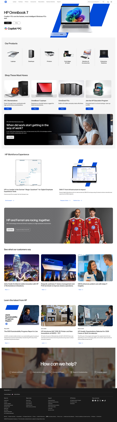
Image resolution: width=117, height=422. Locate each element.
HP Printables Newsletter (9, 413)
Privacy (34, 416)
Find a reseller (29, 403)
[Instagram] (97, 400)
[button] (52, 34)
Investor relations (7, 403)
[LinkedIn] (93, 400)
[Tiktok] (105, 400)
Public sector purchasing (31, 406)
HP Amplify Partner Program (75, 400)
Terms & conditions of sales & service (82, 416)
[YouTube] (102, 400)
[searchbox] (95, 2)
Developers (72, 403)
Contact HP (6, 400)
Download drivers (51, 400)
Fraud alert (50, 408)
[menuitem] (14, 1)
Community (50, 403)
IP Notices (93, 416)
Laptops (14, 1)
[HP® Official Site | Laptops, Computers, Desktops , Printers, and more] (5, 1)
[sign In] (111, 1)
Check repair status (52, 406)
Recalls (5, 416)
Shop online (28, 400)
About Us (6, 398)
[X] (100, 400)
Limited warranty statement (69, 416)
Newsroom (6, 408)
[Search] (103, 2)
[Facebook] (95, 400)
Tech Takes (6, 410)
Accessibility (19, 416)
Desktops (20, 1)
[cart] (108, 1)
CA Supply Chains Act (27, 416)
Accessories (33, 1)
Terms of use (59, 416)
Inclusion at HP (7, 406)
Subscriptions (41, 1)
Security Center (51, 410)
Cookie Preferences (41, 416)
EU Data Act (99, 416)
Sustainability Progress (8, 405)
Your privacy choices (52, 416)
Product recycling (11, 416)
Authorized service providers (53, 405)
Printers (26, 1)
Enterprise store (29, 405)
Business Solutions (51, 1)
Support (59, 1)
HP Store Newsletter (8, 411)
